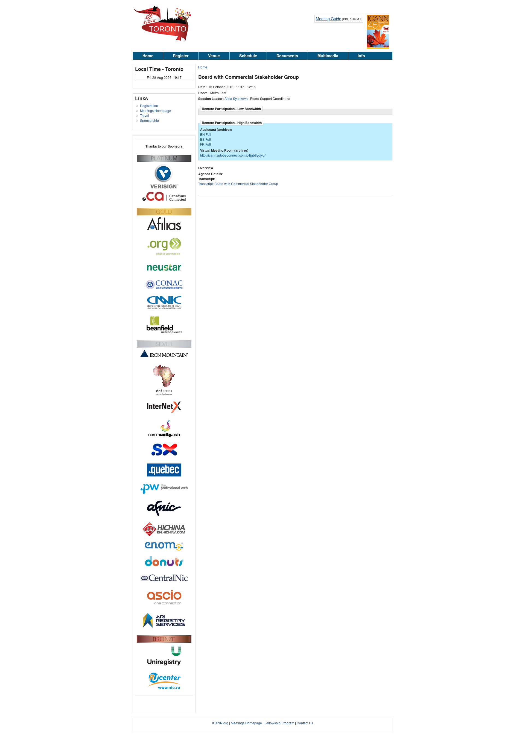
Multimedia (327, 55)
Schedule (248, 55)
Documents (287, 55)
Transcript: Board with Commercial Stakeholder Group (238, 183)
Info (361, 55)
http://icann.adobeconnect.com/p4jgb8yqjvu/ (233, 155)
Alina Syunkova (236, 98)
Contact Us (305, 722)
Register (181, 55)
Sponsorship (149, 120)
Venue (214, 55)
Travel (144, 115)
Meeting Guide (328, 18)
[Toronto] (163, 41)
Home (147, 55)
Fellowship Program (279, 722)
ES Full (205, 139)
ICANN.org (220, 722)
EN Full (205, 134)
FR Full (205, 144)
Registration (149, 105)
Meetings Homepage (155, 110)
